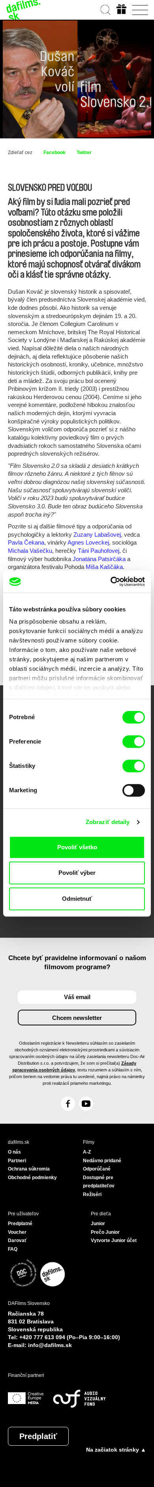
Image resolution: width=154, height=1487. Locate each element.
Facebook (54, 152)
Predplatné (20, 1223)
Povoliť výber (77, 872)
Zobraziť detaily (108, 822)
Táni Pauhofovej (98, 550)
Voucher (17, 1232)
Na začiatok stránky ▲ (116, 1450)
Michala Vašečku (30, 550)
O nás (14, 1152)
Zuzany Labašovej (97, 534)
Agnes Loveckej (88, 542)
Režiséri (92, 1194)
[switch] (133, 741)
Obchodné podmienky (32, 1177)
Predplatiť (38, 1436)
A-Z (87, 1152)
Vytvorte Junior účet (114, 1240)
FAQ (12, 1249)
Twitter (84, 152)
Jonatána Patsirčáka (99, 559)
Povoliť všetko (77, 847)
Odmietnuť (77, 898)
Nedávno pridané (102, 1160)
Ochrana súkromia (29, 1169)
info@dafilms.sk (50, 1345)
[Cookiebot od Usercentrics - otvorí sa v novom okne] (111, 581)
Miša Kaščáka (104, 566)
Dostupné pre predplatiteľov (99, 1182)
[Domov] (23, 10)
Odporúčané (97, 1169)
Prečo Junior (105, 1232)
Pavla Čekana (26, 542)
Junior (98, 1223)
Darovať (17, 1240)
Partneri (17, 1160)
